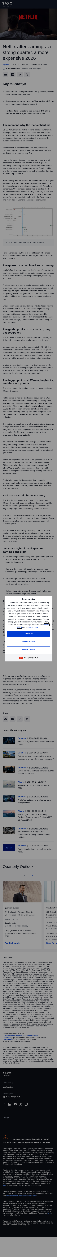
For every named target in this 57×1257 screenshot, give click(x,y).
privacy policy (40, 627)
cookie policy (23, 627)
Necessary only (28, 641)
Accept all (28, 634)
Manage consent (28, 649)
